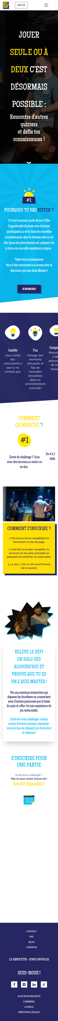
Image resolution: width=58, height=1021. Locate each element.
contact (31, 931)
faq (31, 936)
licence (29, 1007)
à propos (31, 947)
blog (31, 942)
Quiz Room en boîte (29, 996)
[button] (51, 5)
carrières (29, 1001)
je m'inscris (29, 289)
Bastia (21, 5)
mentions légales (29, 1012)
